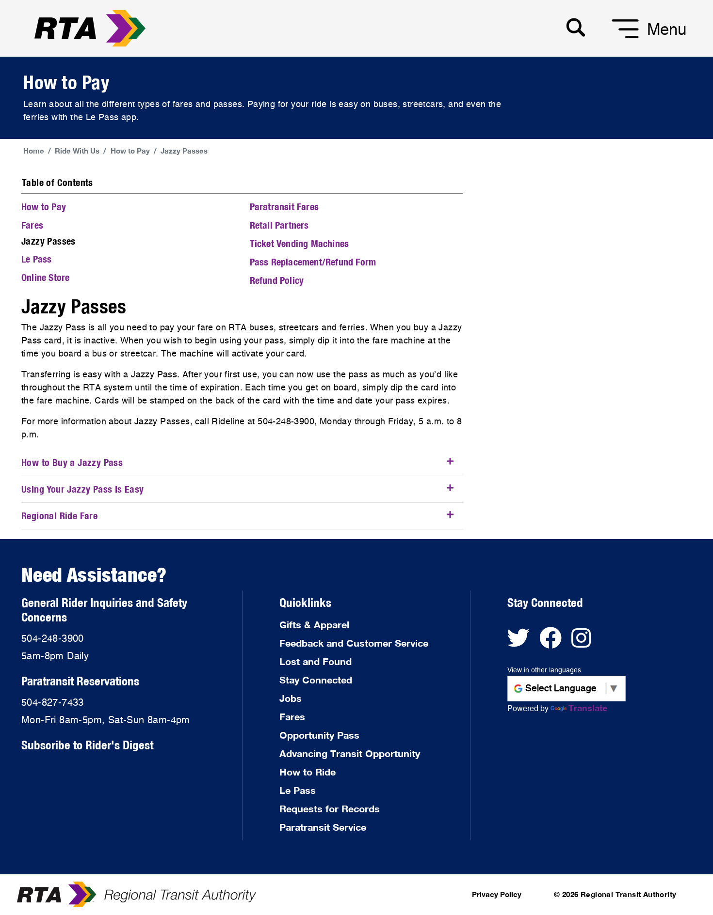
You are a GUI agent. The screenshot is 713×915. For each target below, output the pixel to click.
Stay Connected (315, 679)
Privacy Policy (496, 894)
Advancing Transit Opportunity (349, 753)
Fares (32, 225)
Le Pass (36, 259)
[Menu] (613, 38)
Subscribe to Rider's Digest (87, 744)
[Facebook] (555, 642)
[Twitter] (523, 642)
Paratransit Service (322, 827)
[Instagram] (584, 642)
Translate (587, 707)
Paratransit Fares (284, 207)
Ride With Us (77, 150)
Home (33, 150)
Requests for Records (329, 808)
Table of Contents (57, 182)
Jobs (290, 698)
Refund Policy (277, 280)
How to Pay (130, 150)
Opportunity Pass (319, 735)
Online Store (45, 277)
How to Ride (307, 771)
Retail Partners (279, 225)
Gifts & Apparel (314, 624)
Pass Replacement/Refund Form (313, 262)
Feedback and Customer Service (353, 643)
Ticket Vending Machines (299, 243)
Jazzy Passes (184, 150)
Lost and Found (315, 661)
